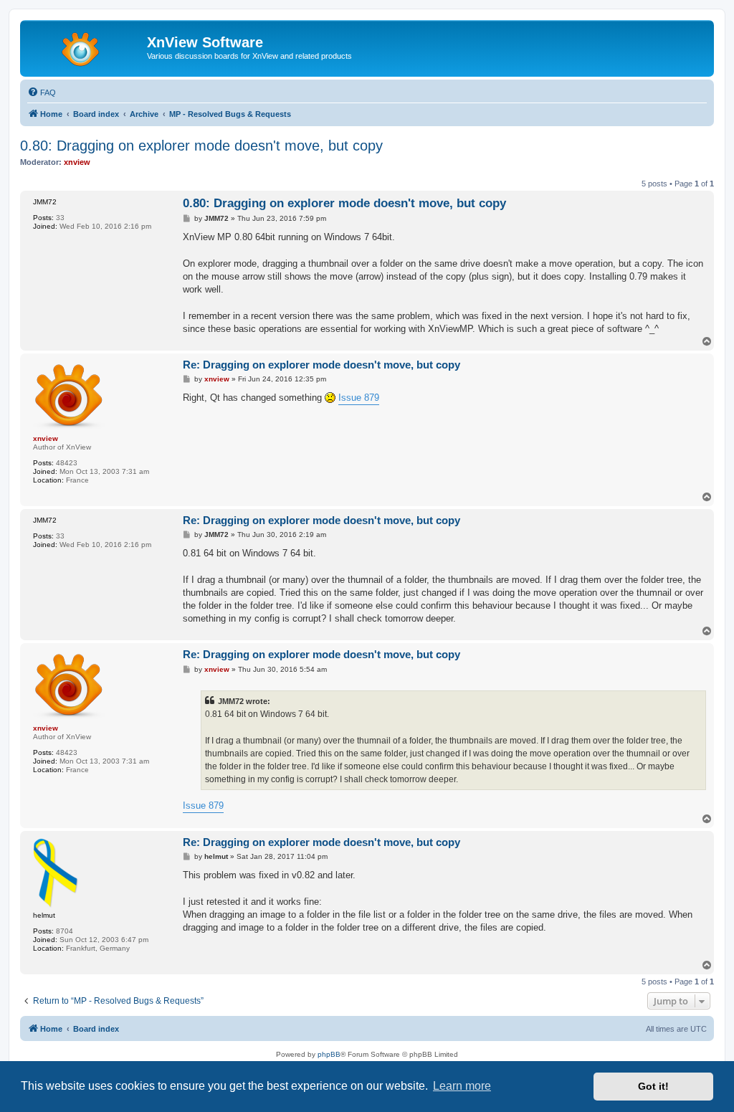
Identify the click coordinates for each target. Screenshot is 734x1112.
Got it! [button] (653, 1086)
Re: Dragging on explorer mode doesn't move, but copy (321, 364)
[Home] (85, 47)
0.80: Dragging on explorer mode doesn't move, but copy (201, 145)
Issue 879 (358, 397)
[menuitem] (41, 92)
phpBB (329, 1054)
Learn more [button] (462, 1086)
